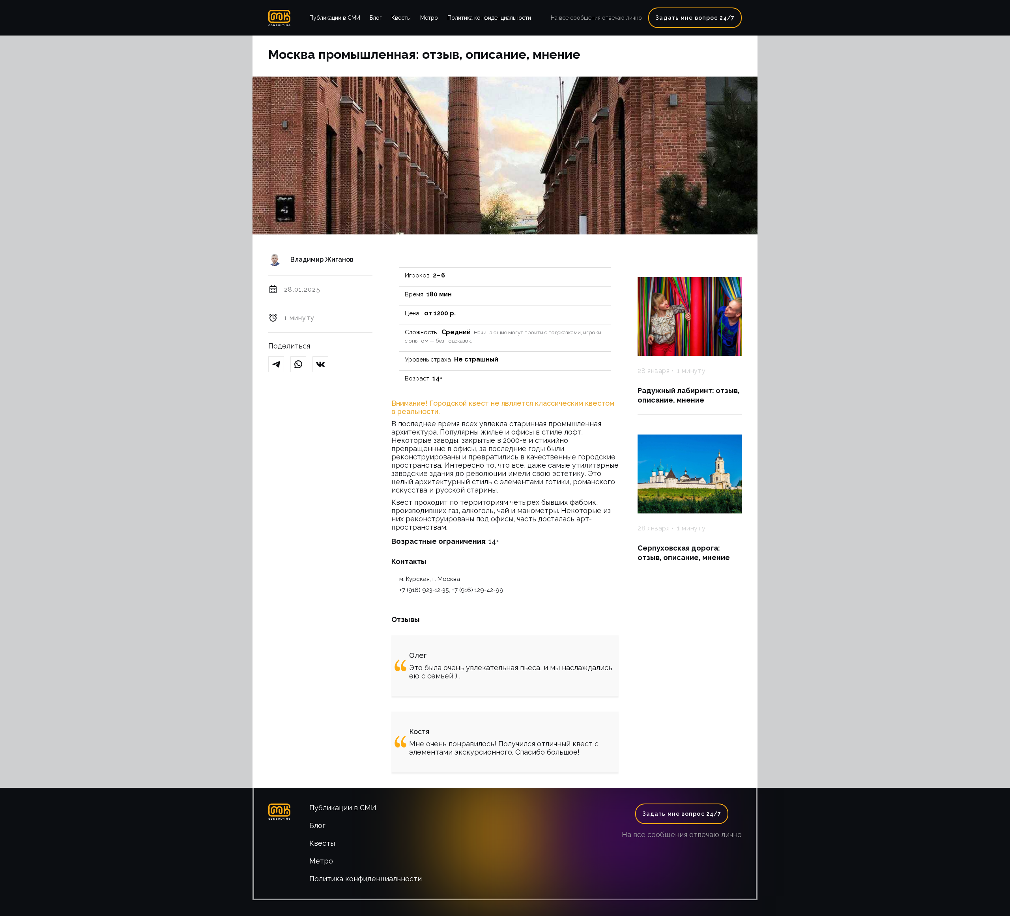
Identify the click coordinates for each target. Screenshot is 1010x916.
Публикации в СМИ (334, 18)
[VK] (323, 364)
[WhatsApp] (301, 364)
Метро (429, 18)
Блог (376, 18)
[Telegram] (279, 364)
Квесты (401, 18)
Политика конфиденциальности (489, 18)
